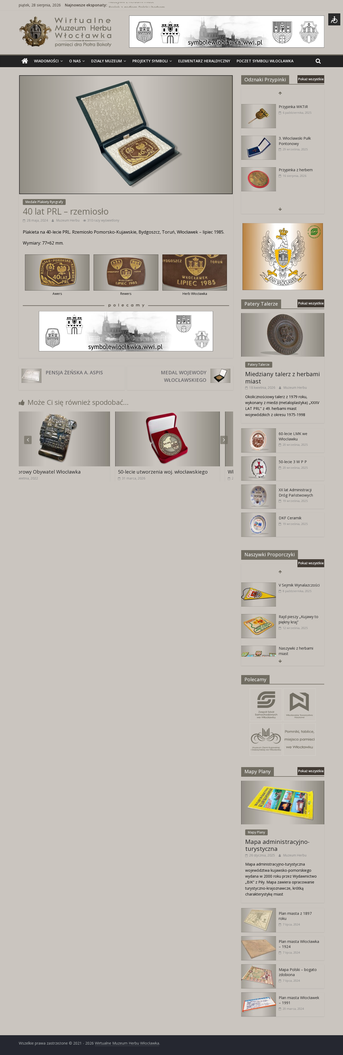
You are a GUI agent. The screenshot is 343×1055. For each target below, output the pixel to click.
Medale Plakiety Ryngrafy (44, 202)
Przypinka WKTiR (293, 101)
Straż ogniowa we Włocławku (294, 199)
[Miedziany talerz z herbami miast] (282, 315)
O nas (75, 60)
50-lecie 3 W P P (293, 461)
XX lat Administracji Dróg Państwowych (296, 492)
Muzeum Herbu (68, 220)
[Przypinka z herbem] (258, 164)
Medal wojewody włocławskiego (183, 376)
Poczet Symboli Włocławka (265, 60)
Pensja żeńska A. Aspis (74, 372)
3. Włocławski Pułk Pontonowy (295, 136)
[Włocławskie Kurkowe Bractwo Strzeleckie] (195, 415)
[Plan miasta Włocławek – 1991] (258, 995)
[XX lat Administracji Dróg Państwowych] (258, 487)
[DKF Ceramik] (258, 515)
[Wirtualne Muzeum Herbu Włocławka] (25, 61)
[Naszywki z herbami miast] (258, 643)
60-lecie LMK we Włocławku (293, 436)
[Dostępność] (334, 19)
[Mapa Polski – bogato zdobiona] (258, 967)
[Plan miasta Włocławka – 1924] (258, 939)
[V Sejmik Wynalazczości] (258, 580)
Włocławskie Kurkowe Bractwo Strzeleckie (194, 472)
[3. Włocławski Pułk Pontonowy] (258, 133)
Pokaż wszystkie (311, 79)
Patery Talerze (259, 364)
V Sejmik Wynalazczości (299, 580)
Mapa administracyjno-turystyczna (277, 844)
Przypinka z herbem (296, 164)
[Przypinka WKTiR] (258, 101)
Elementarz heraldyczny (204, 60)
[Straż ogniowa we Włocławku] (258, 196)
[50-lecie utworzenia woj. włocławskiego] (85, 415)
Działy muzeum (106, 60)
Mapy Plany (256, 832)
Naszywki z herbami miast (131, 4)
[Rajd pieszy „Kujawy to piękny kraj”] (258, 612)
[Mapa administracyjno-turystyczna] (282, 783)
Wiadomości (46, 60)
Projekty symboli (150, 60)
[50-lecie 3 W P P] (258, 459)
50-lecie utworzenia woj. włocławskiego (81, 472)
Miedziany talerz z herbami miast (282, 377)
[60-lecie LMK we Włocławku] (258, 431)
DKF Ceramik (290, 517)
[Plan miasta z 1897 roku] (258, 910)
